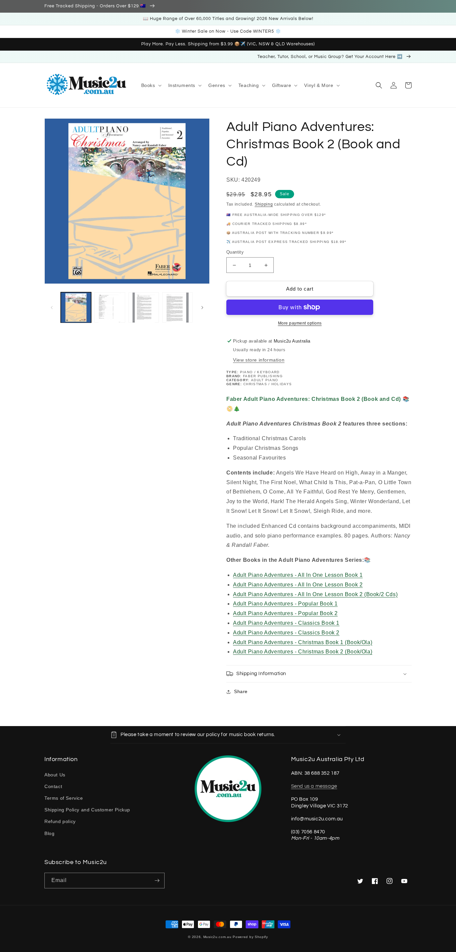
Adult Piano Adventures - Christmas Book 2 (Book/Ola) (302, 651)
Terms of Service (63, 798)
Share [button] (241, 691)
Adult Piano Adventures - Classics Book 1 (286, 623)
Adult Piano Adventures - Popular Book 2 (285, 613)
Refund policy (60, 821)
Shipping (264, 204)
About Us (54, 774)
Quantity (235, 252)
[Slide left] (51, 307)
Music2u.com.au (217, 937)
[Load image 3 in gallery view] (144, 307)
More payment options (300, 323)
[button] (150, 85)
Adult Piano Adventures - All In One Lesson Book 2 (298, 584)
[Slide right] (202, 307)
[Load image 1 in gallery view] (76, 307)
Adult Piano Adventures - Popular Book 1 (285, 603)
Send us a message (314, 786)
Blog (49, 833)
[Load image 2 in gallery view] (109, 307)
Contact (53, 786)
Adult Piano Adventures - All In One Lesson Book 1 (298, 575)
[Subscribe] (157, 880)
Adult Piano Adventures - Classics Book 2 (286, 632)
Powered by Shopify (250, 937)
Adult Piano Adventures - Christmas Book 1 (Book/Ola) (302, 642)
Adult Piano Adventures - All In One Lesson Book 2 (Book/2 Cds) (315, 594)
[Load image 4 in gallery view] (177, 307)
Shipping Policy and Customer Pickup (87, 809)
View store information (258, 360)
